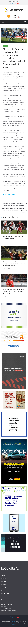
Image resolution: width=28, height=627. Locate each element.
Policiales (3, 581)
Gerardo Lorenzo (16, 70)
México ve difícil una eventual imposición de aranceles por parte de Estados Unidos (15, 204)
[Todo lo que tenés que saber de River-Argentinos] (14, 221)
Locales (3, 575)
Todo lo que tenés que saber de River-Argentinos (13, 237)
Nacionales (4, 584)
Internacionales (5, 593)
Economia (3, 587)
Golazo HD (5, 45)
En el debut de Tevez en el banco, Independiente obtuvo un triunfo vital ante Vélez (13, 291)
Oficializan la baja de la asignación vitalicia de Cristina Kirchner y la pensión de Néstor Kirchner (13, 211)
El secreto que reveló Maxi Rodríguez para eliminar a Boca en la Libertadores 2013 (14, 264)
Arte (2, 590)
